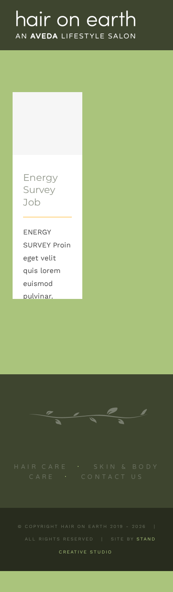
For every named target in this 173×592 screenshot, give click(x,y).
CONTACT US (112, 477)
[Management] (47, 123)
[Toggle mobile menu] (156, 26)
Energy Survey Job (47, 100)
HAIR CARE (40, 467)
